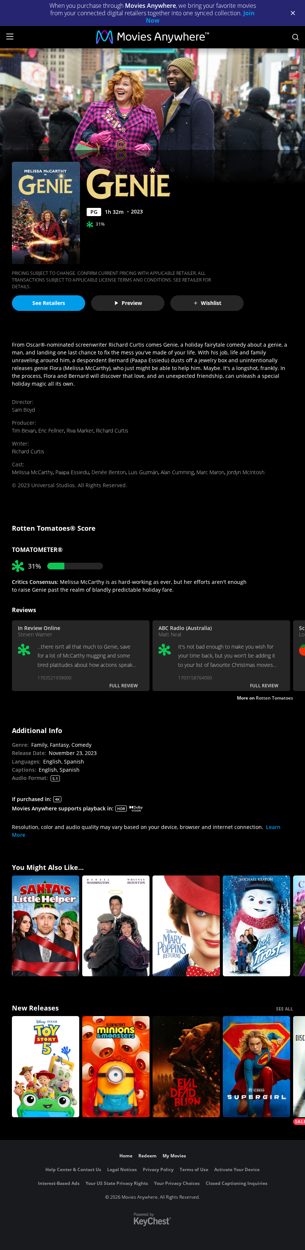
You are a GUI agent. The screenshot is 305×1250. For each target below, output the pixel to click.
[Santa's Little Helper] (45, 926)
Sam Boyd (23, 409)
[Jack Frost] (256, 926)
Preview (132, 302)
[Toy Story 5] (45, 1066)
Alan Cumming (177, 472)
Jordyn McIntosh (245, 472)
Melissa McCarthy (32, 472)
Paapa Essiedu (72, 472)
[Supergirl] (256, 1066)
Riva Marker (80, 430)
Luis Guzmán (143, 472)
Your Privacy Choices (177, 1183)
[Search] (295, 37)
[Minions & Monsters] (116, 1066)
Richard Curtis (112, 430)
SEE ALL (284, 1009)
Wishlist (211, 302)
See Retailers (48, 302)
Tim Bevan (24, 430)
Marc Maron (210, 472)
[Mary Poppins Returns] (186, 926)
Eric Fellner (51, 430)
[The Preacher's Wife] (116, 926)
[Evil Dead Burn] (186, 1066)
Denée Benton (109, 472)
